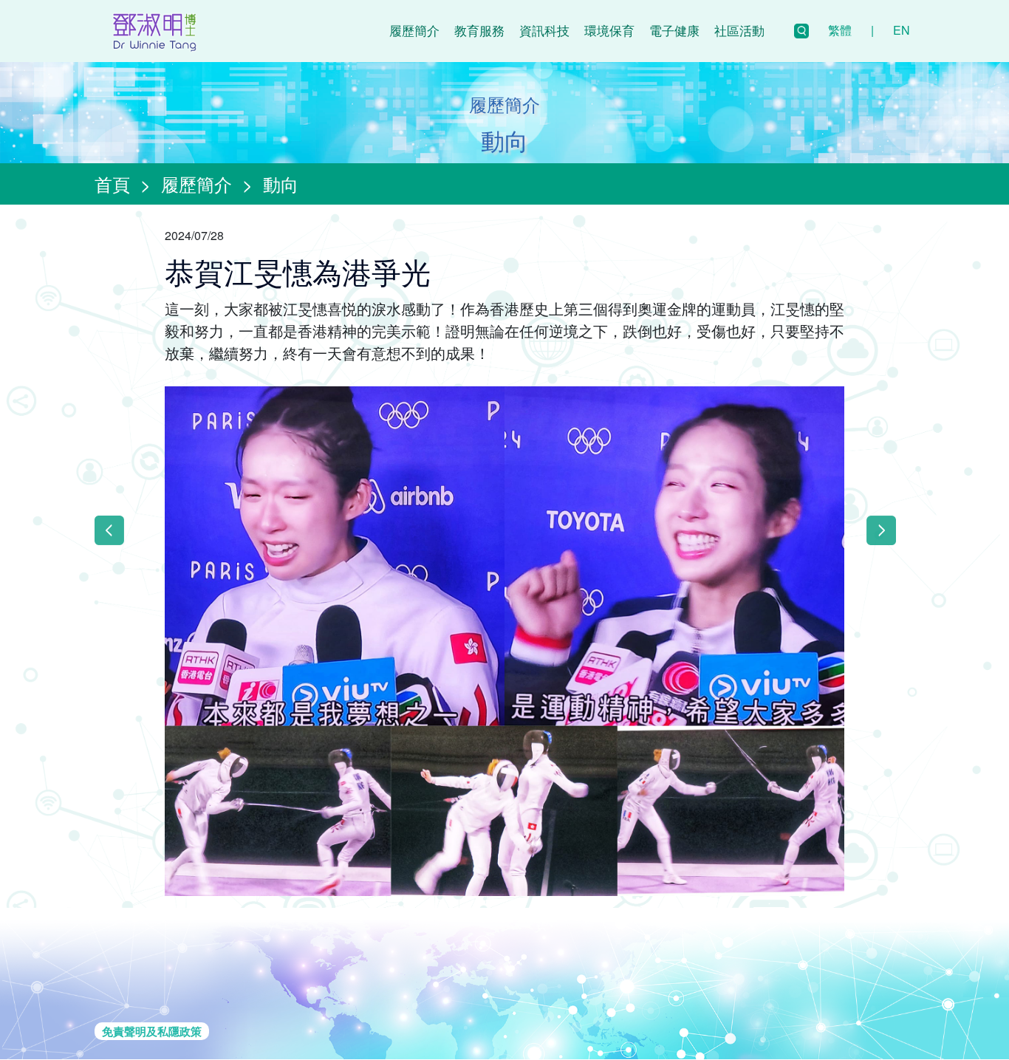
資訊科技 (544, 30)
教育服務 (479, 30)
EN (901, 29)
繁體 (840, 29)
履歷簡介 (414, 30)
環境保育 (609, 30)
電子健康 (674, 30)
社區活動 (739, 30)
